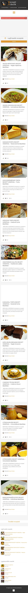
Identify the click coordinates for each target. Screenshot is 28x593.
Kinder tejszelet (8, 580)
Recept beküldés (22, 7)
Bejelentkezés (14, 7)
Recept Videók (12, 78)
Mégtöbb (14, 41)
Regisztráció (5, 7)
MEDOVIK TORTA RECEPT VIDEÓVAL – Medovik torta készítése (15, 553)
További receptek (14, 521)
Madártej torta (8, 568)
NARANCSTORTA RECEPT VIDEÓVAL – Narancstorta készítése (16, 543)
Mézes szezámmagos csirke (10, 576)
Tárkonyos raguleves (9, 564)
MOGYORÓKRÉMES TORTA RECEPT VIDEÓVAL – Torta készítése (15, 548)
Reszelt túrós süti (8, 572)
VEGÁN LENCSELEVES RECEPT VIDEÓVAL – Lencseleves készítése (14, 538)
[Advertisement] (14, 28)
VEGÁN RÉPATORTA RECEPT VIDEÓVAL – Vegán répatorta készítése (15, 533)
